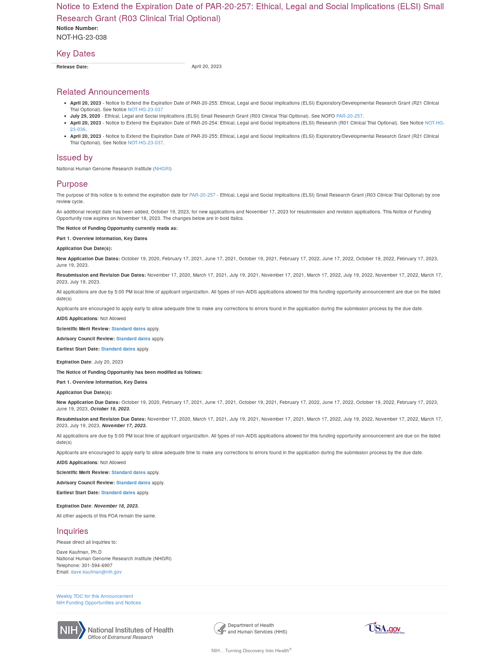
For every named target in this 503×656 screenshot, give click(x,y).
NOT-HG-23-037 (145, 109)
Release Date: (72, 66)
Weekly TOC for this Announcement (94, 595)
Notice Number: (77, 28)
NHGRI (162, 168)
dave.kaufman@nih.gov (96, 571)
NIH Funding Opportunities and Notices (98, 602)
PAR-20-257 (349, 115)
